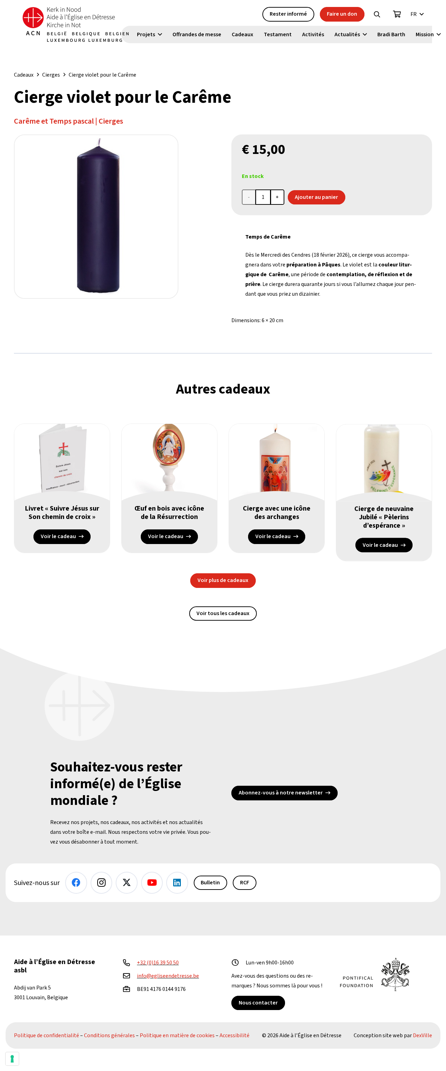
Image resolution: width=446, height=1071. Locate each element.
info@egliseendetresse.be (168, 976)
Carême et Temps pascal (54, 121)
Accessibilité (234, 1035)
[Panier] (397, 14)
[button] (377, 14)
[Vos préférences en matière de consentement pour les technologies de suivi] (12, 1058)
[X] (127, 883)
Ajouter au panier (316, 197)
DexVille (422, 1035)
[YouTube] (152, 883)
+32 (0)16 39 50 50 (158, 963)
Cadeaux (23, 75)
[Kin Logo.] (76, 24)
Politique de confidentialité (46, 1035)
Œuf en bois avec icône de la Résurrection (169, 513)
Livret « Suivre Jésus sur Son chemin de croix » (62, 513)
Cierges (51, 75)
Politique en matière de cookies (177, 1035)
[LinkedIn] (177, 883)
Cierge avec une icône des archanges (276, 513)
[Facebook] (76, 883)
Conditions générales (109, 1035)
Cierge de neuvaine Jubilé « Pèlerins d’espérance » (384, 517)
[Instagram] (102, 883)
